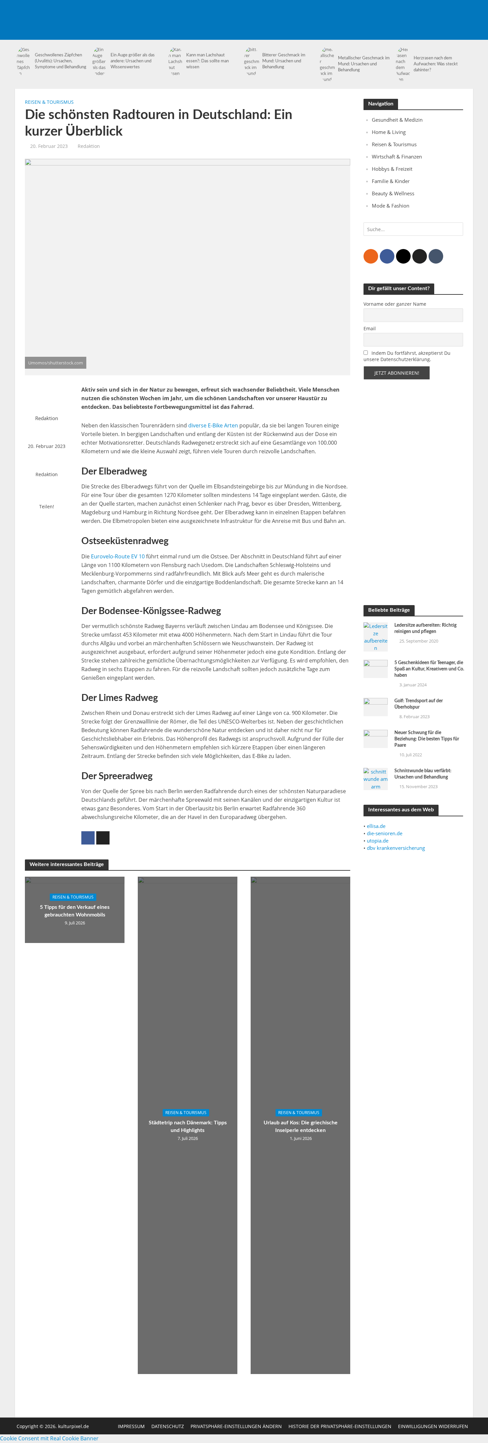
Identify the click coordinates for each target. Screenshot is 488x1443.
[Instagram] (403, 256)
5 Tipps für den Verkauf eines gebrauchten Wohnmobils (75, 911)
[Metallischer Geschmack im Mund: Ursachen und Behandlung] (327, 64)
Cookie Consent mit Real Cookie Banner (49, 1438)
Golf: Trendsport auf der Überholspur (418, 704)
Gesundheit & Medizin (397, 119)
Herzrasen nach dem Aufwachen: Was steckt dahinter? (436, 64)
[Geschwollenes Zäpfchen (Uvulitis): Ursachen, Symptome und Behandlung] (24, 61)
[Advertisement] (352, 15)
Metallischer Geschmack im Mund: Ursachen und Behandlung (364, 64)
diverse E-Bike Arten (213, 425)
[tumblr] (436, 256)
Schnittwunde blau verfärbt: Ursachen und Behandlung (422, 774)
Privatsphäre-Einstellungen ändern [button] (236, 1426)
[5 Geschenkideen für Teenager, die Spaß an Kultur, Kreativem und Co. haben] (376, 668)
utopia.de (377, 840)
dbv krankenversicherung (396, 848)
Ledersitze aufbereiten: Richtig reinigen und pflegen (425, 628)
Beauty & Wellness (393, 193)
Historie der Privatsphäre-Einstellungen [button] (339, 1426)
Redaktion (89, 146)
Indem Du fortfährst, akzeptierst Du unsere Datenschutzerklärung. (407, 356)
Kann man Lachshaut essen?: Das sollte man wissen (207, 61)
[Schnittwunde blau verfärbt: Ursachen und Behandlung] (376, 778)
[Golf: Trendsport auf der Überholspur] (376, 706)
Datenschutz (167, 1426)
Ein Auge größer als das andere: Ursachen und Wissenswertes (133, 61)
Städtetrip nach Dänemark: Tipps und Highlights (188, 1126)
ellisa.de (376, 826)
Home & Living (389, 132)
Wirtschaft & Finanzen (397, 156)
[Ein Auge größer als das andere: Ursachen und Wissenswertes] (99, 61)
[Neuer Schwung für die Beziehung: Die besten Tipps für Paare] (376, 738)
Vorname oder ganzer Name (395, 304)
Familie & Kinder (391, 181)
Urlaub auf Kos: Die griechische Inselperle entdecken (301, 1126)
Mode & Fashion (390, 205)
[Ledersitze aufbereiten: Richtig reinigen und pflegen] (376, 636)
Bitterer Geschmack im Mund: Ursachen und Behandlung (283, 61)
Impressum (131, 1426)
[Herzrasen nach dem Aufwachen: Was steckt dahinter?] (403, 64)
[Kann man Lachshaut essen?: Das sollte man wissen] (175, 61)
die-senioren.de (384, 833)
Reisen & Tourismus (49, 102)
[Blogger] (371, 256)
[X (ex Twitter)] (419, 256)
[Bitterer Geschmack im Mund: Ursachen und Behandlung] (251, 61)
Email (370, 328)
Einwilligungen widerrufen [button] (433, 1426)
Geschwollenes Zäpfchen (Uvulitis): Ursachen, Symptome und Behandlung (60, 61)
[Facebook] (387, 256)
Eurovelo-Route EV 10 (118, 556)
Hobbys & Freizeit (392, 168)
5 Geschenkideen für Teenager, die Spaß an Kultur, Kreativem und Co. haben (429, 669)
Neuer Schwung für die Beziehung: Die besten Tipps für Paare (426, 739)
